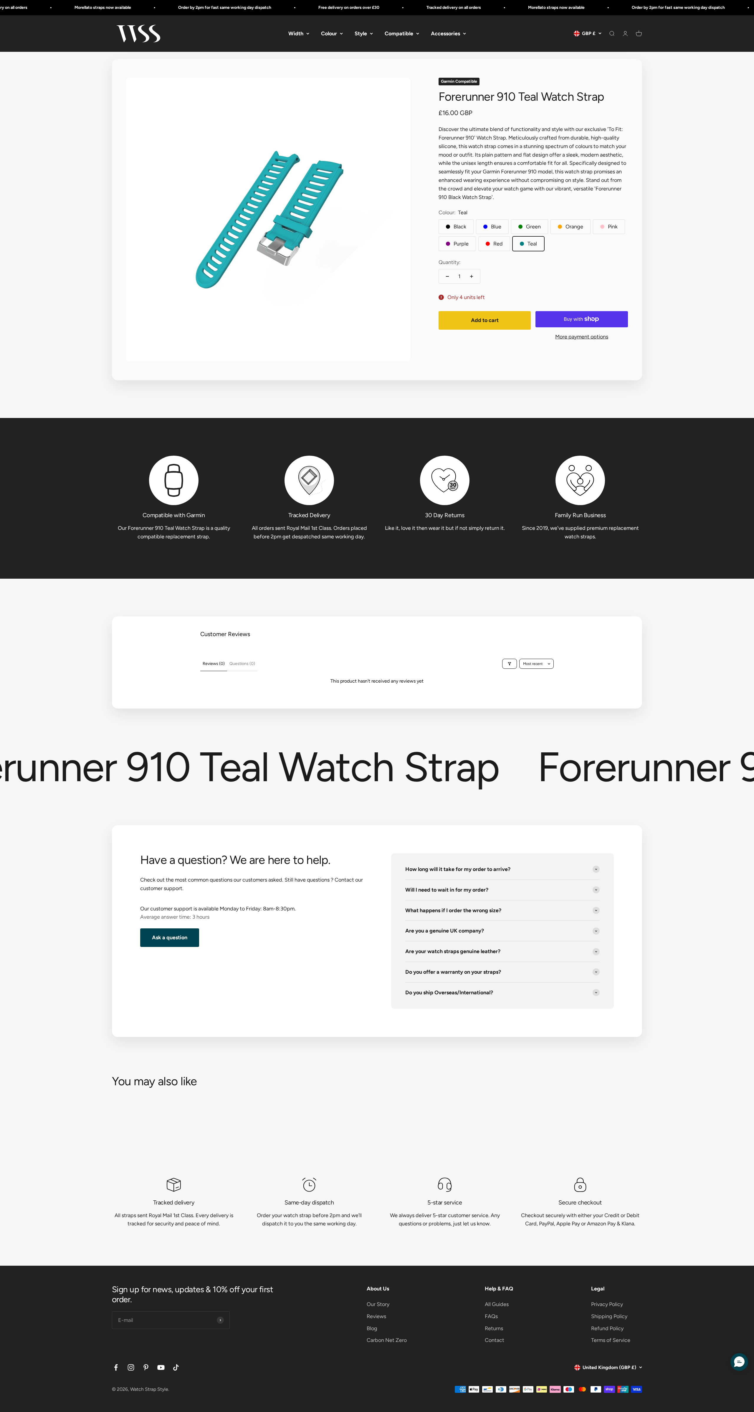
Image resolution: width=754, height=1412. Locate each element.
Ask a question (169, 937)
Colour (329, 33)
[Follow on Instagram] (131, 1367)
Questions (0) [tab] (242, 663)
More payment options (581, 336)
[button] (739, 1362)
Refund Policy (607, 1328)
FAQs (491, 1316)
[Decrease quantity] (447, 276)
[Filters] (509, 664)
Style (361, 33)
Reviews (376, 1316)
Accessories (445, 33)
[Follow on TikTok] (176, 1367)
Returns (494, 1328)
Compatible (399, 33)
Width (295, 33)
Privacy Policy (607, 1304)
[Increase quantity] (471, 276)
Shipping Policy (609, 1316)
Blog (372, 1328)
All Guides (497, 1304)
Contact (494, 1340)
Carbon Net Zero (387, 1340)
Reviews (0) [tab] (214, 663)
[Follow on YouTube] (161, 1367)
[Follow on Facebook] (116, 1367)
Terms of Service (610, 1340)
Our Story (378, 1304)
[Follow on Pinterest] (146, 1367)
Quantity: (450, 262)
